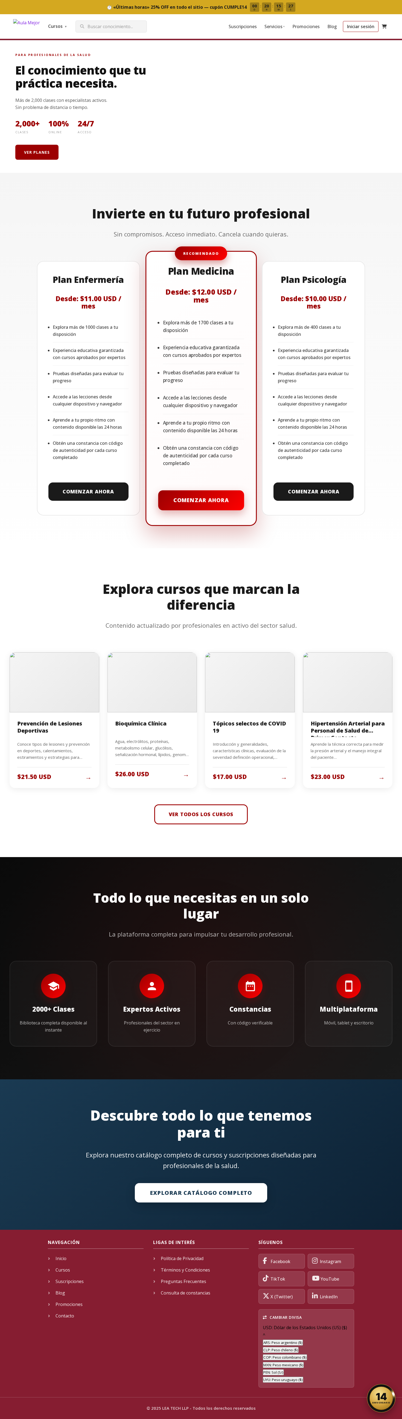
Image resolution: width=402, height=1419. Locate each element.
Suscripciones (243, 26)
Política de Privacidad (182, 1258)
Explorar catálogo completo (201, 1192)
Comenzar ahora (88, 491)
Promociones (306, 26)
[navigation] (306, 1354)
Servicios (274, 26)
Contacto (65, 1316)
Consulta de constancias (185, 1293)
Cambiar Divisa (285, 1317)
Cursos (57, 26)
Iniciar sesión (360, 26)
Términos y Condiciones (185, 1270)
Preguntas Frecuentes (183, 1281)
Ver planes (37, 152)
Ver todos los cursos (201, 814)
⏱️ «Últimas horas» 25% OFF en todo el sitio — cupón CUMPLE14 (200, 7)
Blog (332, 26)
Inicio (61, 1258)
